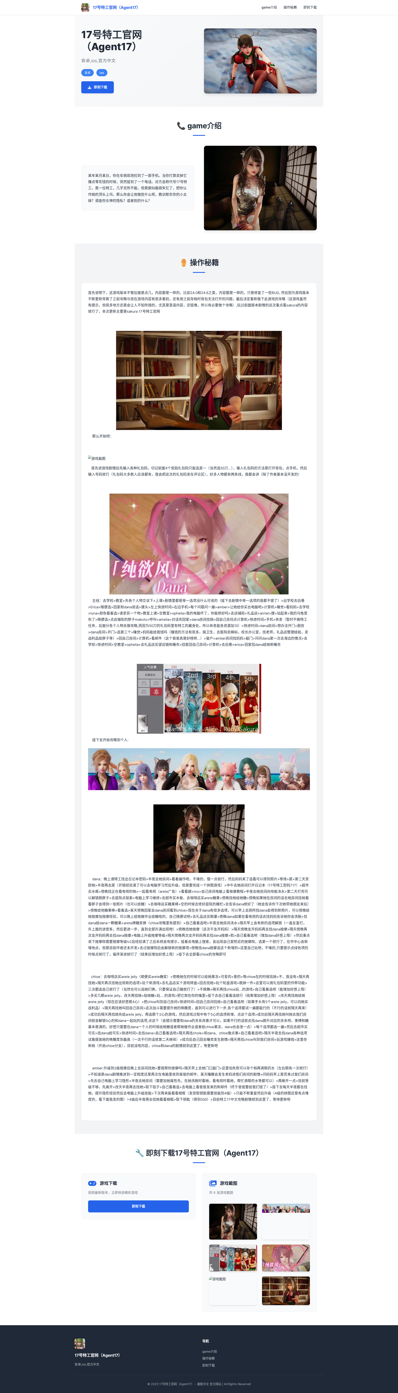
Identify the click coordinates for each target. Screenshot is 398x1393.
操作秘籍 (290, 7)
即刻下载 (310, 7)
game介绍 (269, 7)
